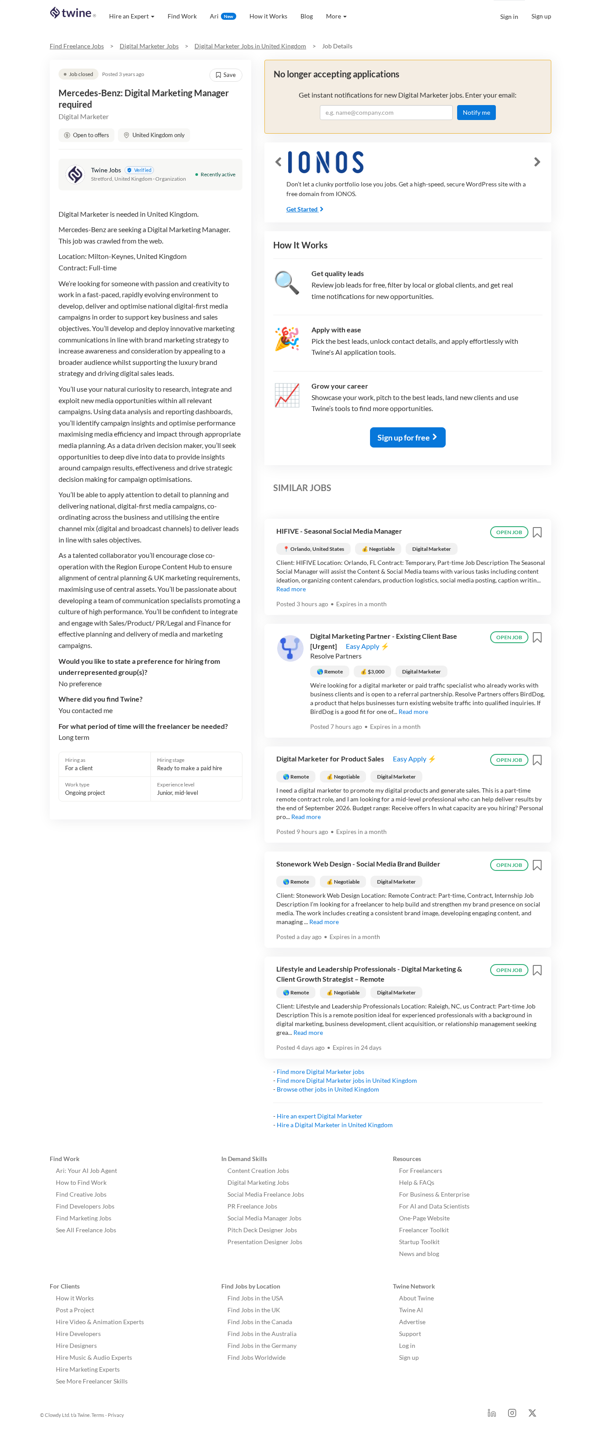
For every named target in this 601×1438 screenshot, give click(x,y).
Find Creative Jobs (81, 1194)
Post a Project (75, 1310)
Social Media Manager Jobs (264, 1218)
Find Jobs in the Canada (259, 1321)
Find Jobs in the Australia (262, 1333)
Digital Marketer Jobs (149, 46)
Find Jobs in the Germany (262, 1345)
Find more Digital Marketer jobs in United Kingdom (347, 1080)
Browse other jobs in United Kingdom (328, 1089)
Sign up (541, 16)
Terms (98, 1415)
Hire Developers (78, 1333)
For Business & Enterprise (434, 1194)
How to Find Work (81, 1182)
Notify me (476, 112)
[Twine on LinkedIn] (491, 1415)
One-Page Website (424, 1218)
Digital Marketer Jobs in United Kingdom (250, 46)
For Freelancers (420, 1170)
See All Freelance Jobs (86, 1230)
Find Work (182, 16)
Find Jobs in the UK (253, 1310)
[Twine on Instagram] (512, 1415)
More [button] (333, 16)
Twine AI (411, 1310)
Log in (407, 1345)
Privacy (116, 1415)
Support (410, 1333)
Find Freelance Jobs (77, 46)
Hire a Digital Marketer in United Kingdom (335, 1125)
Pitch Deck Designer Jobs (262, 1230)
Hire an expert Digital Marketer (320, 1116)
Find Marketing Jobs (83, 1218)
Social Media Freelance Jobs (265, 1194)
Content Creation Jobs (258, 1170)
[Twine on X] (532, 1415)
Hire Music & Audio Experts (94, 1357)
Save (230, 74)
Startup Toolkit (419, 1241)
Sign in (509, 16)
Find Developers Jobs (85, 1206)
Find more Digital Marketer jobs (320, 1071)
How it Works (268, 16)
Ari (221, 16)
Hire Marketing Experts (88, 1369)
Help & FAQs (416, 1182)
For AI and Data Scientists (434, 1206)
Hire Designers (76, 1345)
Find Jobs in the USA (255, 1298)
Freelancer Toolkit (424, 1230)
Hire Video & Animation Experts (100, 1321)
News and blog (419, 1253)
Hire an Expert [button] (129, 16)
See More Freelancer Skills (92, 1381)
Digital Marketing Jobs (258, 1182)
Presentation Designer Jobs (264, 1241)
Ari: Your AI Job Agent (86, 1170)
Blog (306, 16)
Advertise (412, 1321)
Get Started (302, 209)
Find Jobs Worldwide (256, 1357)
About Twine (416, 1298)
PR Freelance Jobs (252, 1206)
